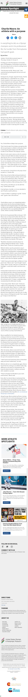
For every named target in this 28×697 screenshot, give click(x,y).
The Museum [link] (5, 624)
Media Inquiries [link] (18, 627)
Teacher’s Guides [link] (6, 631)
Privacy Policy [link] (18, 623)
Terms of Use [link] (18, 624)
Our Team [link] (4, 621)
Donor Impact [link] (5, 628)
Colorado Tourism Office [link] (15, 669)
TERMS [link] (11, 672)
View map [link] (3, 605)
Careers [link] (16, 626)
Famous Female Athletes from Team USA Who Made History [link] (12, 524)
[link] (26, 10)
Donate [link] (4, 627)
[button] (1, 3)
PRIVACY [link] (16, 672)
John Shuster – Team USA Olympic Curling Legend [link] (14, 492)
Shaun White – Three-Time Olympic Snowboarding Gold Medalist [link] (12, 461)
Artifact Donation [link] (6, 630)
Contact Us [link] (17, 621)
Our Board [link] (4, 623)
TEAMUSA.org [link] (5, 626)
